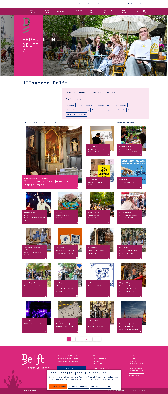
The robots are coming (78, 110)
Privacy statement (116, 391)
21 (95, 340)
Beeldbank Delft (134, 375)
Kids (79, 105)
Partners (91, 4)
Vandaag (71, 92)
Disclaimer (131, 391)
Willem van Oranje (101, 110)
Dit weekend (95, 92)
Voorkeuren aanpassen (100, 386)
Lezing (123, 105)
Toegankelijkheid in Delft (136, 370)
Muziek (131, 110)
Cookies (142, 391)
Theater (70, 105)
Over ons (72, 4)
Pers (120, 4)
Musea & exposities (94, 105)
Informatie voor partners (136, 366)
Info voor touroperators (136, 373)
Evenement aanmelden (106, 4)
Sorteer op (121, 123)
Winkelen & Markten (76, 114)
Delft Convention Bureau (136, 4)
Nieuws (81, 4)
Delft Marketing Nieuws (136, 363)
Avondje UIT (119, 110)
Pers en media (133, 361)
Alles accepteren (58, 386)
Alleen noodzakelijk (78, 386)
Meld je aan (72, 368)
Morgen (82, 92)
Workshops (112, 105)
